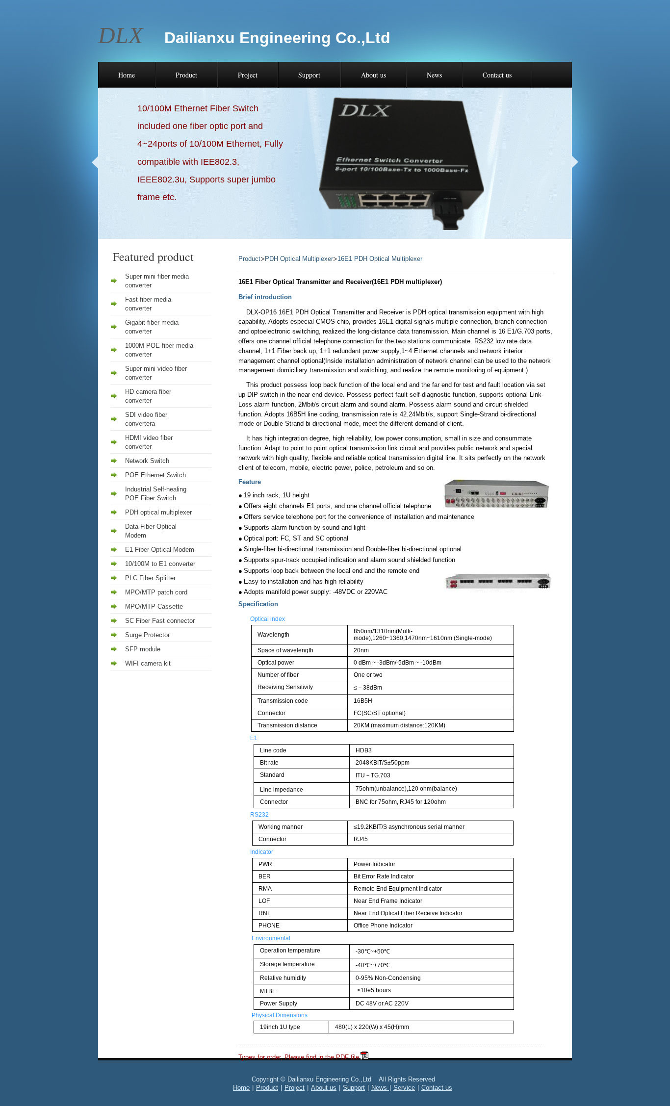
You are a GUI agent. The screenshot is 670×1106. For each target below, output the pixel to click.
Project (248, 74)
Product (186, 74)
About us (373, 74)
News (434, 74)
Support (309, 74)
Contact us (497, 74)
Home (126, 74)
